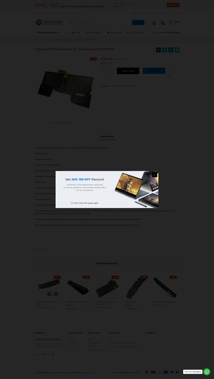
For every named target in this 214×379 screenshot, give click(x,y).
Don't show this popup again (86, 203)
